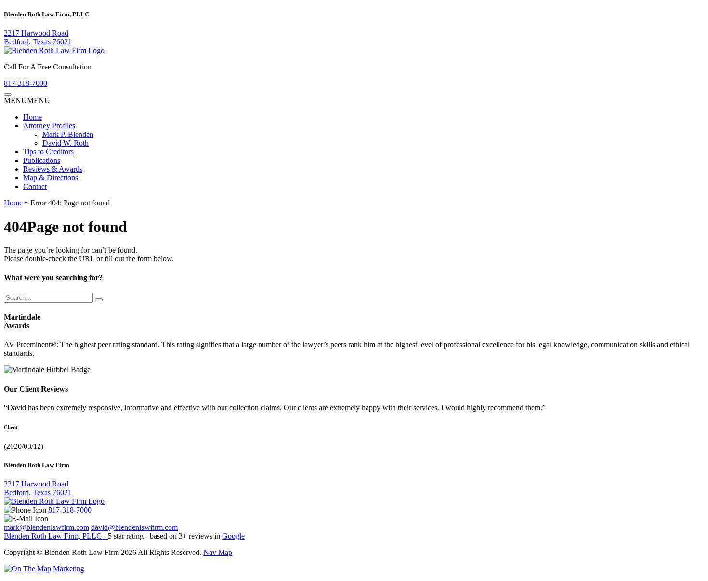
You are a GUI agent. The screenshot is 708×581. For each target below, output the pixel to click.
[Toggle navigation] (8, 94)
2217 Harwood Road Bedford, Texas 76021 (38, 37)
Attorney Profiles (49, 126)
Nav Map (217, 552)
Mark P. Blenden (67, 134)
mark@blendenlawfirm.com (46, 527)
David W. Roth (65, 143)
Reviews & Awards (52, 169)
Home (32, 117)
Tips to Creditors (48, 152)
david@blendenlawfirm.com (134, 527)
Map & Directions (50, 178)
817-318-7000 (25, 83)
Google (233, 536)
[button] (27, 100)
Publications (41, 160)
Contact (35, 186)
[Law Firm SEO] (44, 569)
